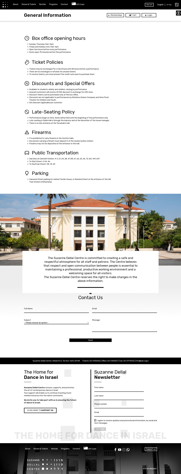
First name (98, 387)
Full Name (28, 308)
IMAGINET (153, 469)
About (15, 4)
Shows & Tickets (29, 4)
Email (94, 308)
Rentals (42, 4)
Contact (64, 4)
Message (96, 320)
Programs (53, 4)
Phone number (100, 404)
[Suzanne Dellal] (5, 4)
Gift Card (80, 4)
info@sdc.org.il (142, 361)
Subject (27, 320)
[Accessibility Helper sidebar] (178, 13)
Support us (151, 449)
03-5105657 (112, 361)
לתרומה (149, 4)
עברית (169, 4)
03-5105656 (94, 361)
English (160, 4)
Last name (98, 396)
